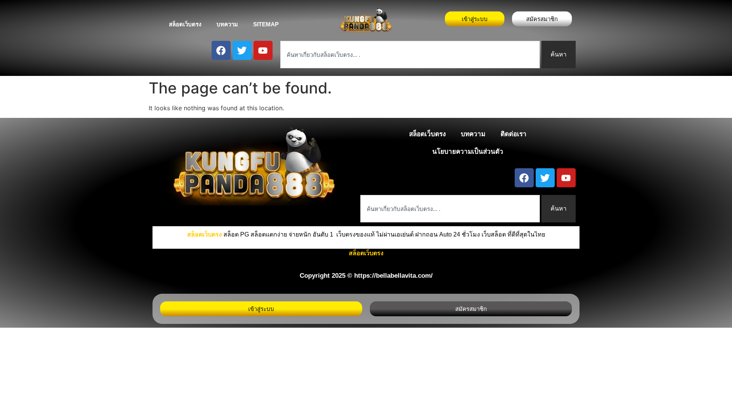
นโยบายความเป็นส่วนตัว (467, 151)
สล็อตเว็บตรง (185, 24)
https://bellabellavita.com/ (393, 275)
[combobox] (410, 54)
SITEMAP (266, 24)
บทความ (227, 24)
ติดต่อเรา (514, 134)
